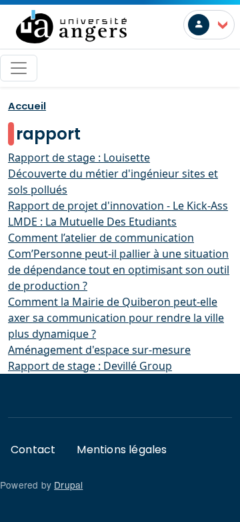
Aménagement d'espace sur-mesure (99, 349)
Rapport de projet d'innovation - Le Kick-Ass (118, 205)
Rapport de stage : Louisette (79, 157)
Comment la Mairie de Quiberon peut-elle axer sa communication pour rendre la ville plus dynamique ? (116, 317)
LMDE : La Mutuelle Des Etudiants (92, 221)
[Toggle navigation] (18, 68)
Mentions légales (122, 449)
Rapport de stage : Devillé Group (90, 365)
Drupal (68, 484)
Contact (33, 449)
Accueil (27, 106)
